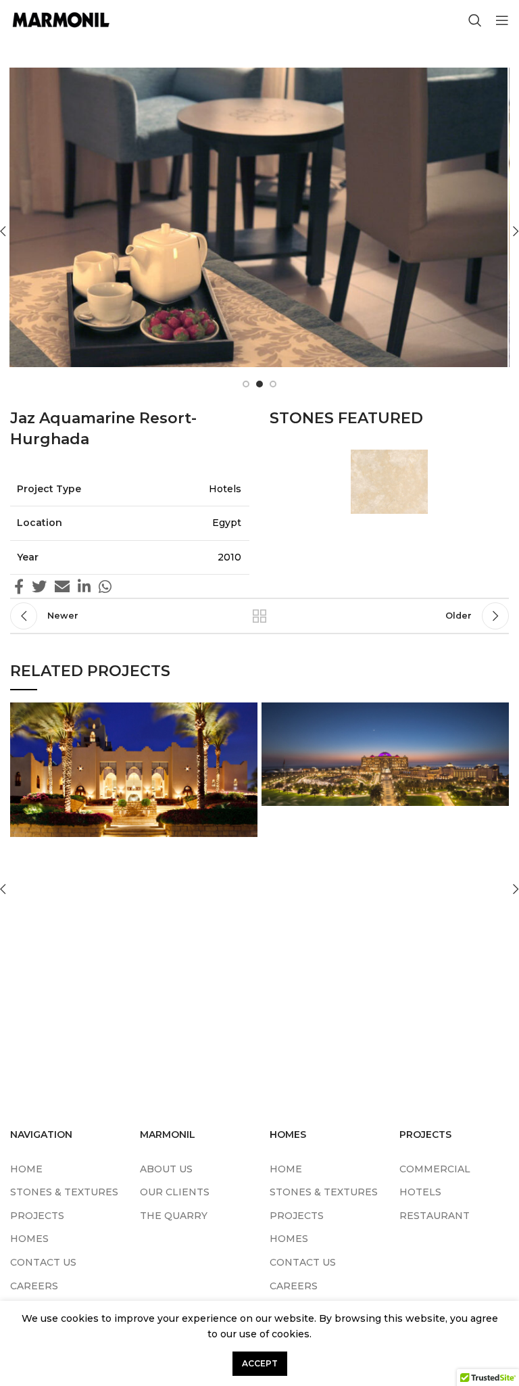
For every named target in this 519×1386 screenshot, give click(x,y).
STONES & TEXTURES (64, 1192)
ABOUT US (166, 1169)
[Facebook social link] (19, 586)
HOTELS (420, 1192)
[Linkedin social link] (84, 586)
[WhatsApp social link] (105, 586)
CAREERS (34, 1286)
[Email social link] (62, 586)
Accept (260, 1363)
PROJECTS (37, 1216)
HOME (26, 1169)
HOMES (29, 1239)
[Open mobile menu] (502, 20)
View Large (247, 712)
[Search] (475, 20)
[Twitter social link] (39, 586)
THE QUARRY (173, 1216)
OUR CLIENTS (174, 1192)
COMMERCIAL (434, 1169)
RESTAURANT (434, 1216)
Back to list (259, 615)
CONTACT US (43, 1262)
